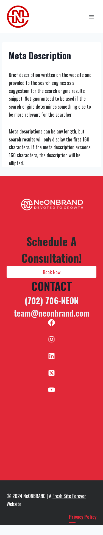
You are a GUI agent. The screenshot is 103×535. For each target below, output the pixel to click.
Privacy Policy (82, 516)
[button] (51, 272)
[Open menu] (91, 16)
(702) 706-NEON (52, 300)
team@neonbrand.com (52, 313)
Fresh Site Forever (69, 495)
